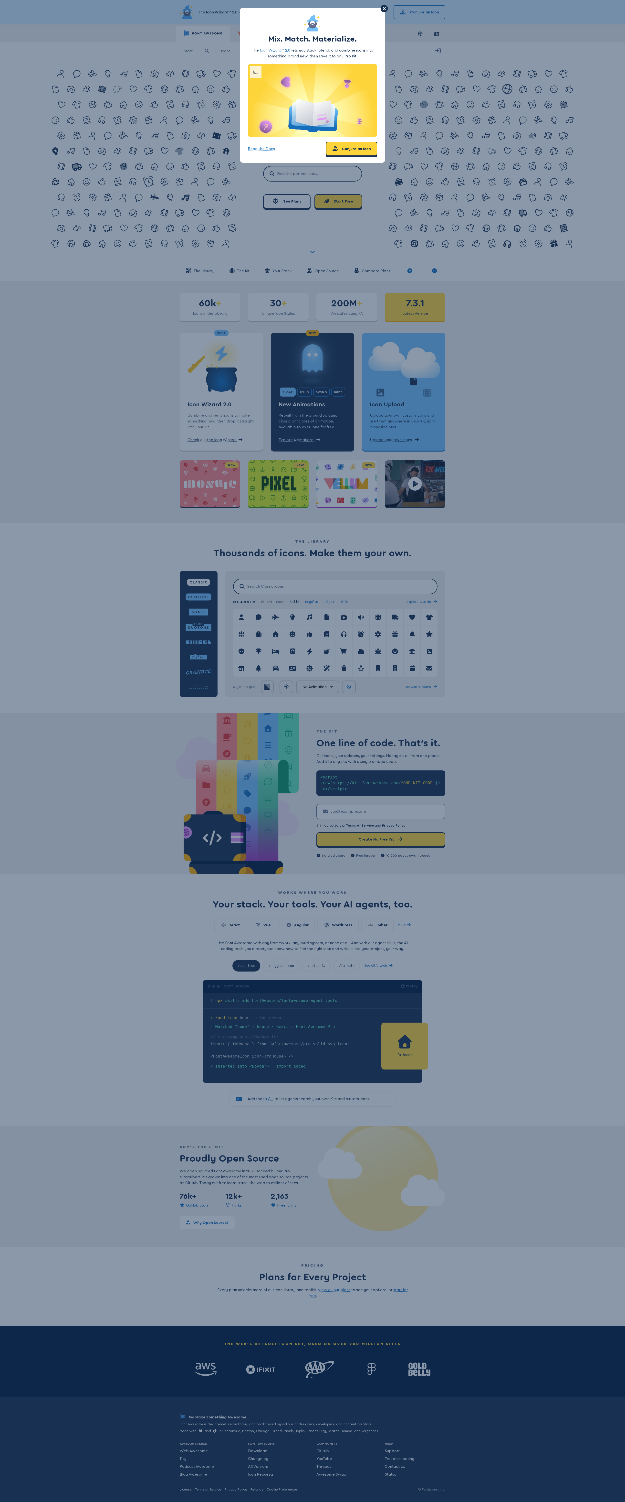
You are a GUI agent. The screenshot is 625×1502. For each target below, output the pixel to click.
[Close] (384, 8)
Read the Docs (261, 149)
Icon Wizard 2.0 (275, 50)
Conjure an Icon (356, 149)
